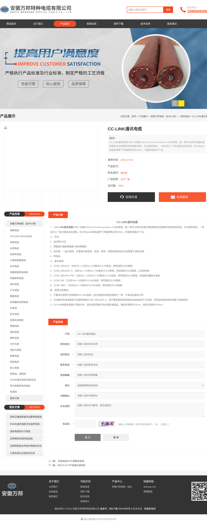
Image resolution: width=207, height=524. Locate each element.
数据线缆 (14, 326)
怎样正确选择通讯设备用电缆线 (26, 416)
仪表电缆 (14, 248)
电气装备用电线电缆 (20, 385)
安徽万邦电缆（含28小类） (164, 116)
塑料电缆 (14, 338)
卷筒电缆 (14, 230)
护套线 (13, 308)
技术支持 (145, 23)
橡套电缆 (14, 356)
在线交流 (131, 197)
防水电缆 (14, 314)
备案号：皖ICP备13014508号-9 (116, 508)
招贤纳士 (84, 501)
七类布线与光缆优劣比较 (22, 453)
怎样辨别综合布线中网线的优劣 (26, 446)
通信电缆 (14, 332)
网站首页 (11, 23)
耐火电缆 (14, 368)
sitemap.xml (149, 486)
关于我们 (38, 23)
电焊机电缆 (15, 254)
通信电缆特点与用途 (20, 431)
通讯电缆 (185, 116)
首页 (134, 116)
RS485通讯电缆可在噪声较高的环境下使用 (26, 424)
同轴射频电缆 (17, 278)
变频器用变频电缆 (19, 302)
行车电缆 (14, 290)
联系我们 (172, 23)
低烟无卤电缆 (17, 320)
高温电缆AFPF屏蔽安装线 (71, 461)
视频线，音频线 (18, 373)
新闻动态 (92, 23)
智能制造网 (150, 508)
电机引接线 (15, 350)
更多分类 (14, 398)
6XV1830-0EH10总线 (21, 236)
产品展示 (65, 23)
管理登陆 (148, 491)
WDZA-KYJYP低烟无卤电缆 (71, 465)
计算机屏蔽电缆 (18, 260)
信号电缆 (14, 266)
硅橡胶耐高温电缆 (19, 272)
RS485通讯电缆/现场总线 (23, 379)
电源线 (13, 391)
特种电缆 (14, 242)
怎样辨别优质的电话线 (21, 438)
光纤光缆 (14, 344)
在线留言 (182, 197)
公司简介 (53, 486)
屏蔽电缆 (14, 296)
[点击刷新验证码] (106, 424)
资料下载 (118, 23)
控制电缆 (14, 362)
